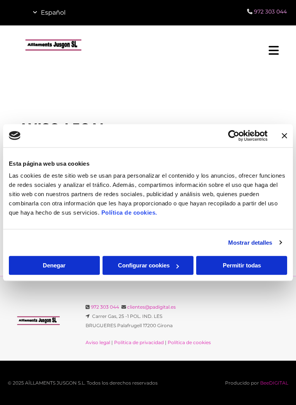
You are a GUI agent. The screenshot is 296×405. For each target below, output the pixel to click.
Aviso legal (98, 342)
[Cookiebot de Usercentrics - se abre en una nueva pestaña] (233, 135)
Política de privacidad (139, 342)
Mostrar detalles (250, 242)
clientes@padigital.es (151, 307)
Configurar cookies (144, 265)
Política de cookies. (129, 212)
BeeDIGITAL (274, 383)
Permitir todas (242, 265)
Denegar (54, 265)
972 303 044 (105, 307)
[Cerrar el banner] (284, 135)
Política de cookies (189, 342)
